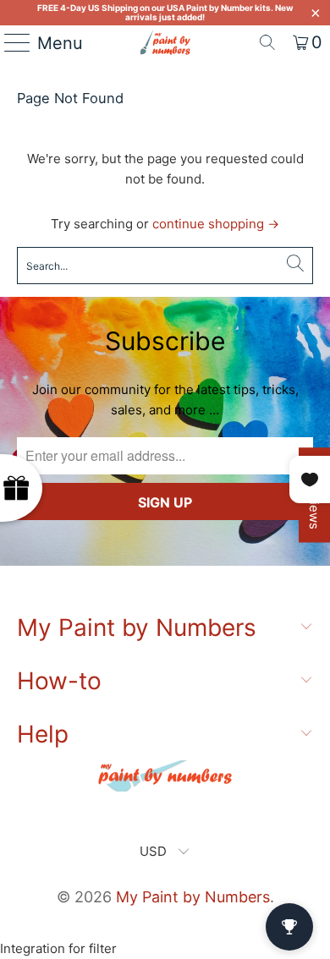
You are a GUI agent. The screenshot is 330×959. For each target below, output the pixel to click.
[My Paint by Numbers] (165, 42)
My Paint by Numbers (193, 897)
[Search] (267, 42)
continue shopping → (215, 224)
